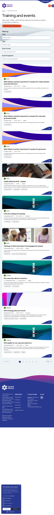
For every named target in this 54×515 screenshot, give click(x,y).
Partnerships (18, 407)
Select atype (6, 44)
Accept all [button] (6, 509)
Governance (18, 405)
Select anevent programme (10, 59)
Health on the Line (19, 410)
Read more (10, 493)
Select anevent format (9, 52)
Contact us (17, 399)
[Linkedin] (41, 397)
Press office (17, 402)
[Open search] (49, 6)
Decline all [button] (15, 509)
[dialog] (11, 499)
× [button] (19, 485)
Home (3, 10)
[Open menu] (52, 6)
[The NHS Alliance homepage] (7, 5)
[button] (11, 511)
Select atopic (7, 37)
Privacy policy (18, 397)
